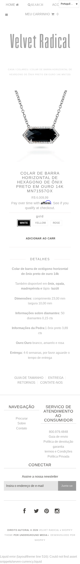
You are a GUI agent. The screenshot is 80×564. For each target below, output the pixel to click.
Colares (22, 69)
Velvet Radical (49, 530)
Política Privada (58, 456)
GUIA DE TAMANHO (28, 377)
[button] (69, 4)
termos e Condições (58, 451)
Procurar (22, 418)
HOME (11, 4)
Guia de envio (58, 436)
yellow (40, 222)
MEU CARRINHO (41, 14)
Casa (11, 69)
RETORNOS (26, 382)
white (24, 222)
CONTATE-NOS (51, 382)
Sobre (21, 423)
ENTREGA (55, 377)
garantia (58, 446)
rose (56, 222)
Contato (21, 428)
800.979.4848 (58, 431)
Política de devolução (58, 441)
